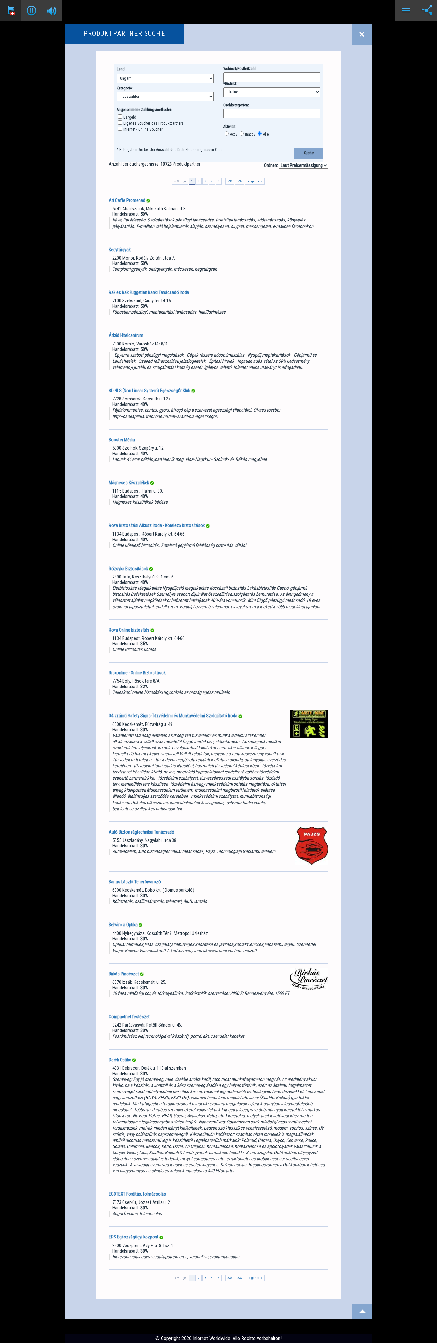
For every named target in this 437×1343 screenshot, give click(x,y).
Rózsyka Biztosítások (128, 568)
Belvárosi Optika (123, 924)
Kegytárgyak (120, 249)
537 (239, 181)
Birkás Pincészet (124, 973)
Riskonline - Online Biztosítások (137, 672)
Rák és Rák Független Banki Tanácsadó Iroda (149, 292)
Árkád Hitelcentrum (126, 335)
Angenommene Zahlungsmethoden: (145, 110)
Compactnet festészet (129, 1016)
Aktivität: (229, 126)
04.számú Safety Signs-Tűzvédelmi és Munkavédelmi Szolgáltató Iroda (173, 715)
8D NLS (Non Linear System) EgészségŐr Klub (149, 390)
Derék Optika (120, 1059)
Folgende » (254, 181)
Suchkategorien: (236, 105)
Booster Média (122, 439)
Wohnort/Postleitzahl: (240, 69)
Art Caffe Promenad (127, 200)
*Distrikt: (230, 84)
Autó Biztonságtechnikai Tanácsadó (141, 832)
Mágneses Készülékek (129, 482)
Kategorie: (125, 88)
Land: (121, 69)
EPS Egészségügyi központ (133, 1236)
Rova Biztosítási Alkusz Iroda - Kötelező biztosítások (157, 525)
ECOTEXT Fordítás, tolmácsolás (137, 1194)
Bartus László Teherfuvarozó (135, 881)
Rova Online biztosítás (129, 630)
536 (229, 181)
